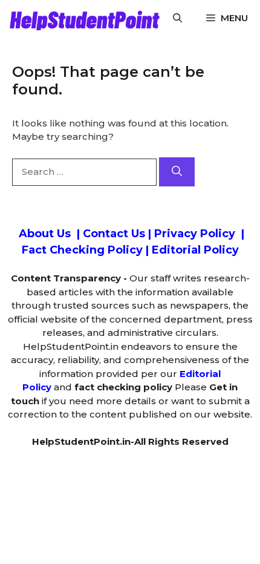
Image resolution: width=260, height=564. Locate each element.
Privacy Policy (194, 233)
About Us (43, 233)
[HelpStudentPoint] (83, 18)
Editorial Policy (195, 250)
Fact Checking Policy (82, 250)
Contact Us (114, 233)
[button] (177, 18)
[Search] (177, 171)
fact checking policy (123, 387)
